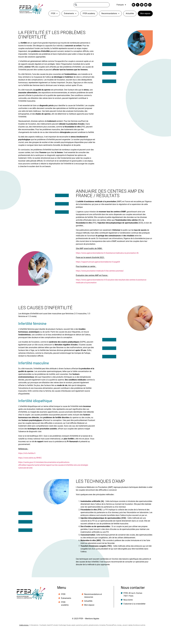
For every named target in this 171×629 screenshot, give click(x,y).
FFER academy (89, 13)
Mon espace (145, 13)
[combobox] (92, 4)
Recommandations (109, 13)
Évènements (69, 13)
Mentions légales (92, 618)
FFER (53, 13)
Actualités (130, 13)
